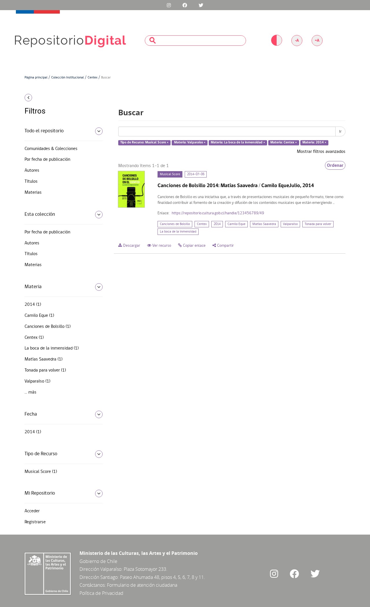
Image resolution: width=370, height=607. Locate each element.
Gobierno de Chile (98, 561)
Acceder (32, 511)
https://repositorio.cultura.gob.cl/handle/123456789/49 (218, 213)
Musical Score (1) (41, 471)
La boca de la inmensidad (178, 231)
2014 (217, 224)
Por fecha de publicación (47, 159)
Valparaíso (290, 224)
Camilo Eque (236, 224)
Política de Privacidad (101, 593)
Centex (92, 77)
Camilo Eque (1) (39, 315)
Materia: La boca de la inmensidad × (238, 143)
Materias (33, 192)
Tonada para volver (318, 224)
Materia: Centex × (283, 143)
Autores (32, 170)
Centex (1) (34, 337)
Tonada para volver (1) (45, 370)
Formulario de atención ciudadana (142, 585)
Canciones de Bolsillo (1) (48, 326)
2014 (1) (33, 304)
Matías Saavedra (264, 224)
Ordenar (335, 165)
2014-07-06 (195, 174)
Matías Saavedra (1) (43, 359)
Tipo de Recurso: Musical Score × (144, 143)
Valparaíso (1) (37, 381)
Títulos (31, 181)
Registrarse (35, 522)
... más (30, 392)
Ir (340, 131)
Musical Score (170, 174)
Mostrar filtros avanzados (321, 151)
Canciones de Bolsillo (175, 224)
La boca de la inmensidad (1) (52, 348)
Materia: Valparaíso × (190, 143)
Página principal (36, 77)
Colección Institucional (67, 77)
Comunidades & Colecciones (51, 149)
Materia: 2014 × (314, 143)
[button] (61, 97)
